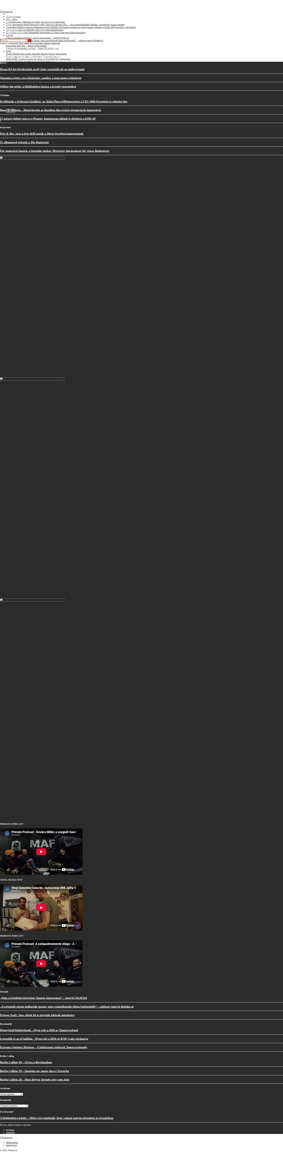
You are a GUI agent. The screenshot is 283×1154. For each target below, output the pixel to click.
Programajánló (12, 30)
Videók (9, 67)
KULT (9, 27)
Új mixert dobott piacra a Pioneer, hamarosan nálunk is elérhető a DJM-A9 (48, 118)
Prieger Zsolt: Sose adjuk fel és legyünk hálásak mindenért (37, 1015)
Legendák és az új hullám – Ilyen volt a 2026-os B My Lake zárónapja (44, 1038)
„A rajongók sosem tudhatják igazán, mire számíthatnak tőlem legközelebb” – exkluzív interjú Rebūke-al (67, 1006)
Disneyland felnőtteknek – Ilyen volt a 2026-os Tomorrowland (39, 1030)
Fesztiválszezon (13, 14)
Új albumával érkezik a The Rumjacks (24, 142)
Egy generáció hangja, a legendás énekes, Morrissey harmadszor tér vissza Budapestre (54, 150)
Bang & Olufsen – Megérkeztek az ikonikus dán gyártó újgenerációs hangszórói (50, 110)
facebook (10, 1130)
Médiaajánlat (12, 1142)
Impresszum (11, 1145)
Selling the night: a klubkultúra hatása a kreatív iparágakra (38, 86)
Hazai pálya (11, 16)
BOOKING (11, 104)
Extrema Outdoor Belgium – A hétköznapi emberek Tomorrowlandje (43, 1047)
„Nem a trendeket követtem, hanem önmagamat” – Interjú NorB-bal (43, 997)
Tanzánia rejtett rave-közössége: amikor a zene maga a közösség (40, 77)
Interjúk (9, 19)
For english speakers (15, 32)
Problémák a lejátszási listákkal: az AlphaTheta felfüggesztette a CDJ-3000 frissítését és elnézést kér (63, 101)
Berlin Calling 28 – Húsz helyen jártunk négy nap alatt (34, 1079)
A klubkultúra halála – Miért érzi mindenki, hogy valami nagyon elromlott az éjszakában (56, 1118)
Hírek (8, 22)
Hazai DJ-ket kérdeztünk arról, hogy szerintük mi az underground (42, 69)
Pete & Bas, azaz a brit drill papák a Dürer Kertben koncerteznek (41, 133)
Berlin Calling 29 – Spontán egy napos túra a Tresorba (34, 1071)
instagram (10, 112)
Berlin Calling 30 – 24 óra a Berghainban (26, 1062)
